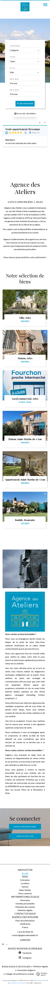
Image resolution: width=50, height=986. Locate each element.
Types (13, 57)
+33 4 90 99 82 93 (25, 932)
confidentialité (41, 980)
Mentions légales (40, 966)
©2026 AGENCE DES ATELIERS (16, 966)
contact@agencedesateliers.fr (25, 935)
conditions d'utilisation (18, 983)
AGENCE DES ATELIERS (25, 917)
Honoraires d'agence (26, 970)
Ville (12, 68)
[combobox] (24, 50)
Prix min (14, 79)
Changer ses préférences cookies (19, 974)
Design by (44, 974)
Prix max (14, 90)
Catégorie (15, 46)
